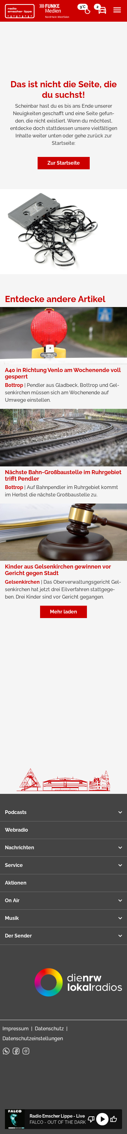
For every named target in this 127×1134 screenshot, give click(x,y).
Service (14, 865)
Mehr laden (63, 612)
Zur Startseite (63, 163)
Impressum (15, 1029)
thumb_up (113, 1119)
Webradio (16, 830)
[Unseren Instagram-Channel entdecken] (26, 1051)
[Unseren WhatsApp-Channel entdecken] (6, 1051)
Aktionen (16, 883)
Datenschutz (49, 1029)
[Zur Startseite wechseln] (20, 11)
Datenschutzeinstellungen (32, 1038)
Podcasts (16, 812)
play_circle (102, 1119)
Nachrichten (19, 847)
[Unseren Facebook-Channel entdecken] (16, 1051)
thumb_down (91, 1119)
